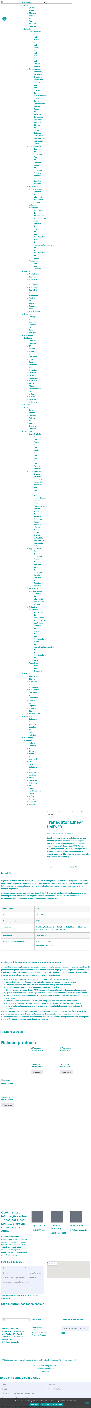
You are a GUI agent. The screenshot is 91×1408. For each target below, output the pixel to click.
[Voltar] (4, 19)
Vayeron (32, 399)
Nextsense (33, 378)
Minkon (32, 397)
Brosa (31, 375)
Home (49, 812)
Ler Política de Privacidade (52, 1404)
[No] (87, 1403)
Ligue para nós (39, 1225)
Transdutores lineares (61, 812)
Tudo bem (34, 1404)
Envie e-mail (76, 1225)
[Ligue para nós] (37, 1217)
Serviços (27, 271)
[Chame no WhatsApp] (57, 1217)
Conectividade (35, 32)
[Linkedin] (59, 11)
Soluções (28, 29)
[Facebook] (4, 1311)
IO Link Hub (35, 53)
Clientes (32, 13)
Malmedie (33, 381)
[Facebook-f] (59, 4)
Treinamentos (34, 311)
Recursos (28, 314)
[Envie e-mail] (76, 1217)
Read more (36, 1072)
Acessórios (33, 261)
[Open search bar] (45, 2)
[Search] (63, 1333)
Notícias (32, 333)
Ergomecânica (35, 146)
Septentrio (33, 373)
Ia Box (31, 394)
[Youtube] (65, 11)
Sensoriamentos (35, 69)
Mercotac (33, 370)
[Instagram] (65, 4)
